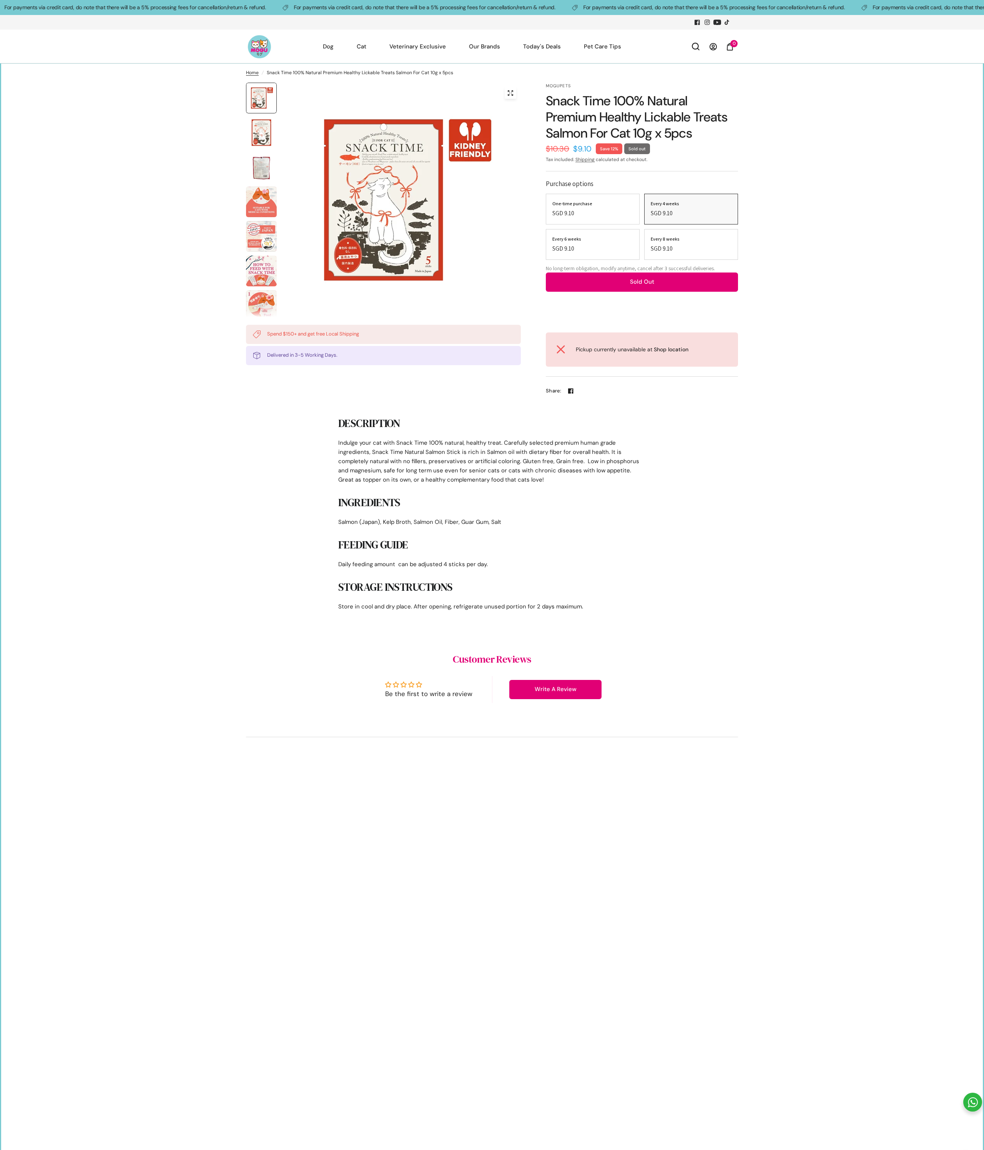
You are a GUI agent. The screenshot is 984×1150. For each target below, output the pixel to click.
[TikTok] (727, 22)
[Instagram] (707, 22)
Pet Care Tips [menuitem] (602, 46)
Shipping (585, 159)
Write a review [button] (556, 689)
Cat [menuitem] (361, 46)
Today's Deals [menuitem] (542, 46)
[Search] (696, 46)
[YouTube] (717, 22)
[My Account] (713, 46)
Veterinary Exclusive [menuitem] (417, 46)
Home (252, 73)
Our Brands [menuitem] (484, 46)
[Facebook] (697, 22)
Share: (554, 390)
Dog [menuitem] (328, 46)
